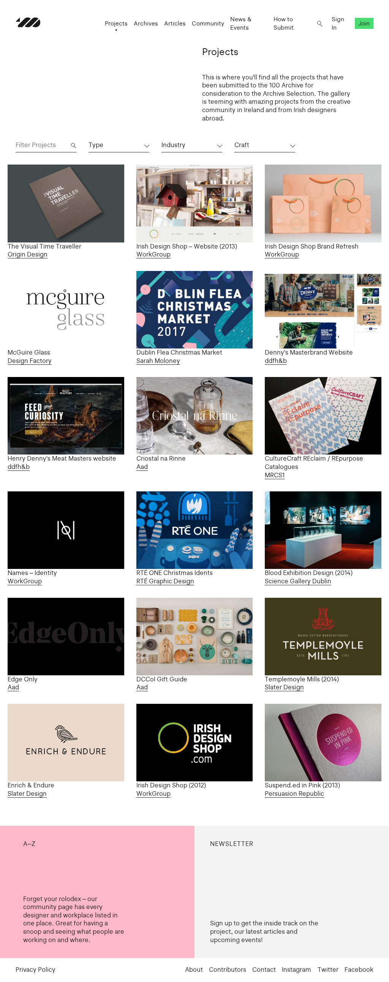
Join (364, 23)
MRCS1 (275, 475)
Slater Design (284, 687)
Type (96, 145)
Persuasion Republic (294, 793)
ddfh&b (276, 360)
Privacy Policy (35, 969)
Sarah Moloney (158, 360)
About (194, 969)
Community (208, 23)
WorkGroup (153, 254)
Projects (116, 23)
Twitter (328, 969)
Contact (264, 969)
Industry (173, 145)
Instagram (296, 969)
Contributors (227, 969)
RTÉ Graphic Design (165, 581)
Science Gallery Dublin (298, 581)
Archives (146, 23)
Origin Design (27, 254)
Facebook (359, 969)
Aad (142, 466)
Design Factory (30, 360)
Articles (175, 23)
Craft (241, 145)
